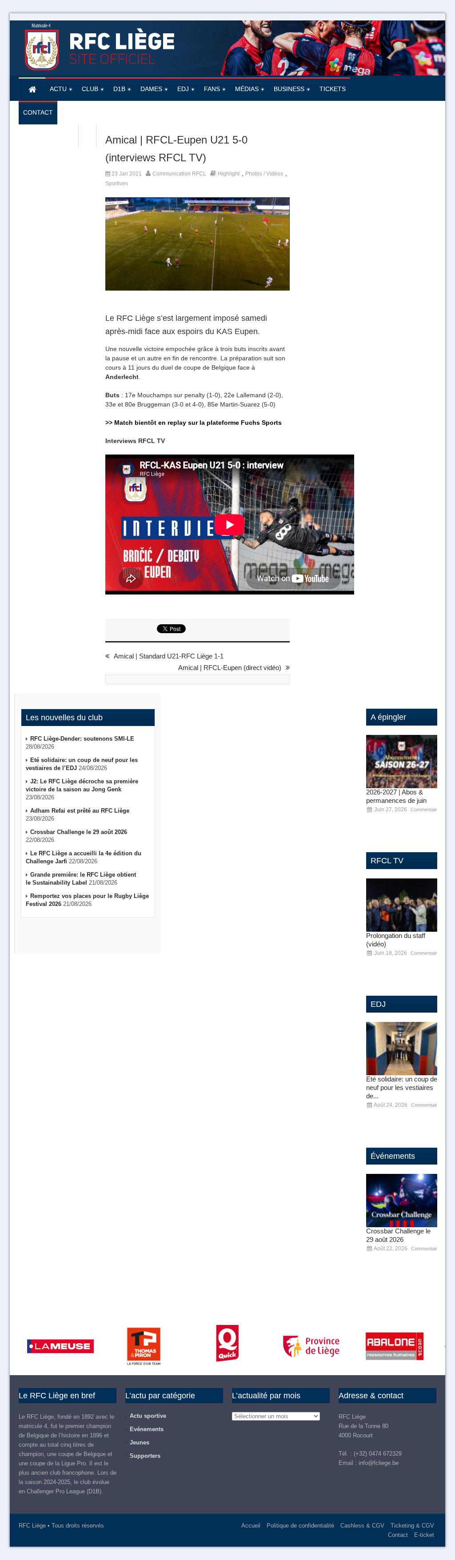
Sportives (116, 183)
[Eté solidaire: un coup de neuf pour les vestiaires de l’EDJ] (401, 1048)
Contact (398, 1535)
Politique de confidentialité (300, 1525)
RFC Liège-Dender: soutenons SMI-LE (82, 738)
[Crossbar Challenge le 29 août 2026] (401, 1200)
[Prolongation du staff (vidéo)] (401, 905)
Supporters (145, 1455)
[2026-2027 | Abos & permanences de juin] (401, 761)
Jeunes (139, 1442)
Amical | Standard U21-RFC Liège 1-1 (169, 656)
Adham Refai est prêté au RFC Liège (79, 810)
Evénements (147, 1429)
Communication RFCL (179, 174)
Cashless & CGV (362, 1525)
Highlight (228, 174)
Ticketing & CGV (412, 1525)
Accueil (250, 1525)
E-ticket (424, 1535)
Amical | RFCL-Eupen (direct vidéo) (229, 667)
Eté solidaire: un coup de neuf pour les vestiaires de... (401, 1087)
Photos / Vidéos (264, 174)
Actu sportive (148, 1415)
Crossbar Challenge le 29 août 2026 (78, 832)
